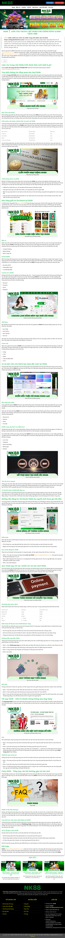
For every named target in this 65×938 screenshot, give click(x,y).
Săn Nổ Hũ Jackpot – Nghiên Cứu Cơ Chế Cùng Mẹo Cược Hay (54, 873)
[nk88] (7, 3)
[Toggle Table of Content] (4, 61)
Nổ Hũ (29, 7)
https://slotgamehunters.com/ (11, 54)
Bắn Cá (18, 7)
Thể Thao (35, 7)
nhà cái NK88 (21, 203)
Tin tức (50, 7)
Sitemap (32, 936)
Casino (23, 7)
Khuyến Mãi (43, 7)
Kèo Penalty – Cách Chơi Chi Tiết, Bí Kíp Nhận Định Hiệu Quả (11, 874)
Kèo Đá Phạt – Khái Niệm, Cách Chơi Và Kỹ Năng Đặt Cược (32, 873)
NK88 (13, 7)
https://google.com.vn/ (8, 52)
